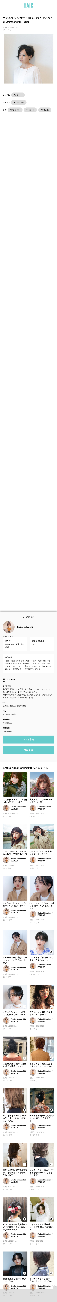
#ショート (30, 110)
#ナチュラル (15, 110)
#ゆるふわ (45, 110)
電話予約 (28, 757)
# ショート (18, 95)
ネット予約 (28, 747)
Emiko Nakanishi (25, 634)
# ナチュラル (19, 102)
